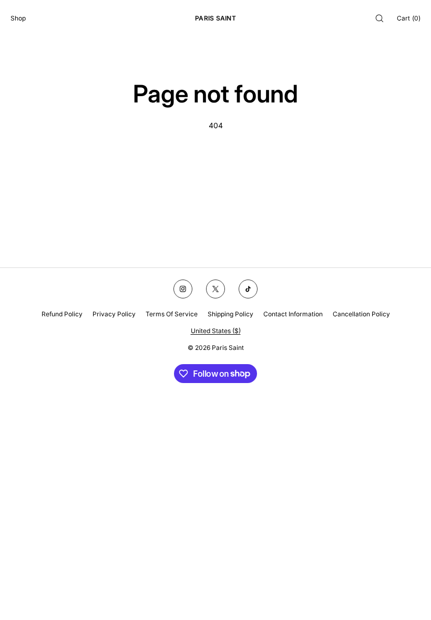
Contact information (293, 314)
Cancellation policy (361, 314)
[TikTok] (248, 289)
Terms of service (172, 314)
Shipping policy (230, 314)
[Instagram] (182, 289)
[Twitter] (215, 289)
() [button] (408, 18)
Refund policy (62, 314)
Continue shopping (216, 165)
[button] (379, 18)
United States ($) (216, 331)
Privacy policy (114, 314)
